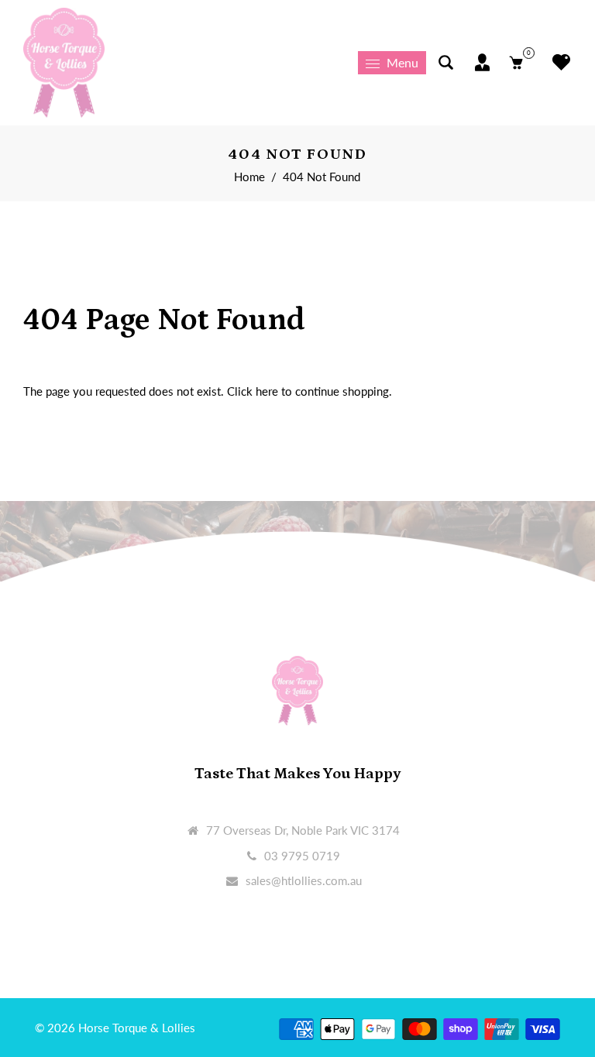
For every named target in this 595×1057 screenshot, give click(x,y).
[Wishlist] (557, 62)
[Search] (445, 62)
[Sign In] (482, 62)
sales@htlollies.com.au (304, 880)
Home (249, 177)
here (267, 391)
